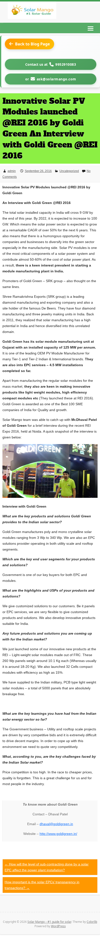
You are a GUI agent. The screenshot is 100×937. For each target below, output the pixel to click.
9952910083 (65, 64)
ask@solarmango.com (56, 79)
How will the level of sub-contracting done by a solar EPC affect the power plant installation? (47, 867)
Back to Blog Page (32, 44)
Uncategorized (69, 171)
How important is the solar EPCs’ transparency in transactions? (42, 885)
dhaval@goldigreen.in (56, 824)
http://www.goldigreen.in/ (58, 834)
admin (12, 171)
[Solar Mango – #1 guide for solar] (32, 11)
